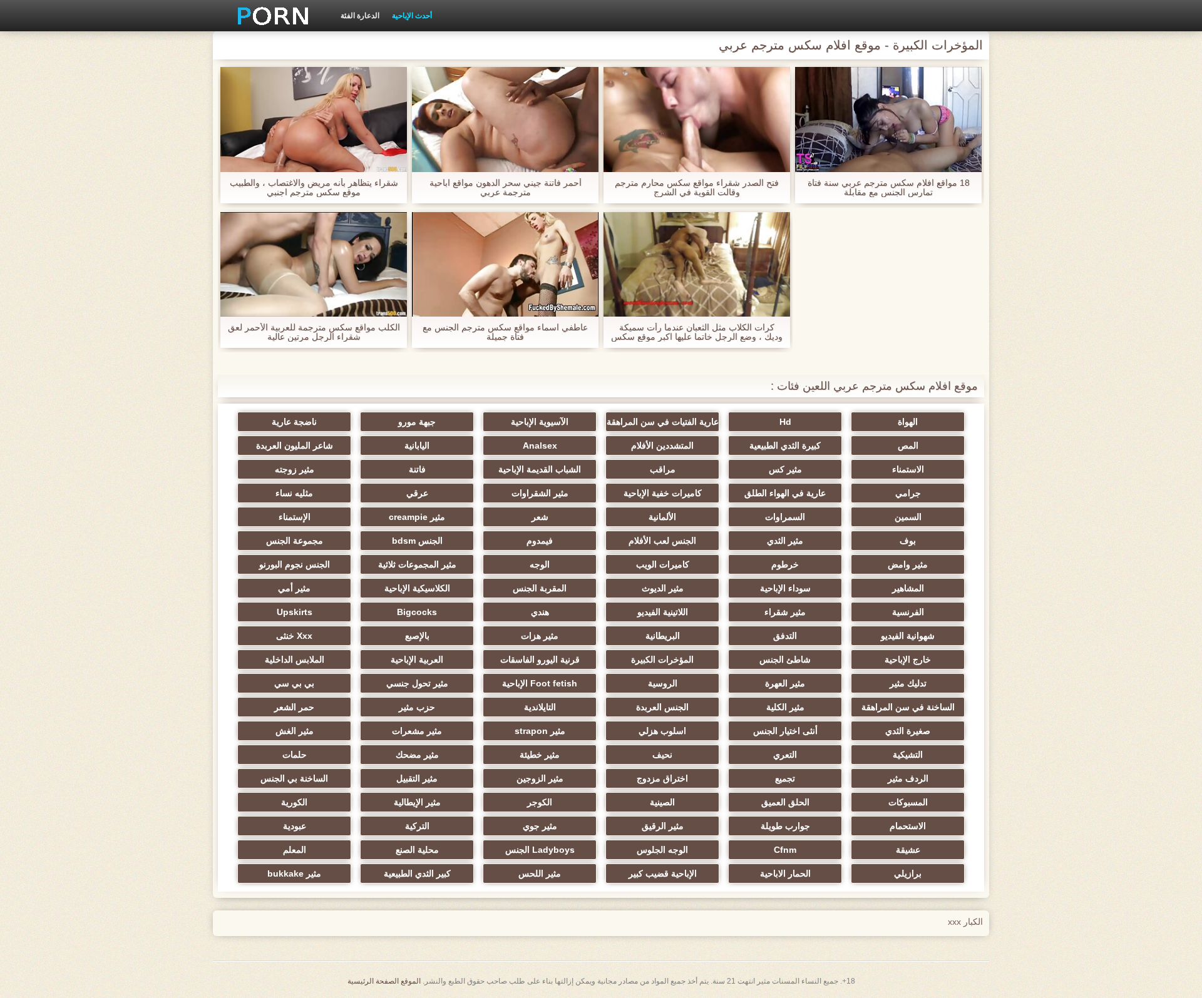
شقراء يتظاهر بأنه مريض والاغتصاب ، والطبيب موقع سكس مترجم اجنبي (314, 187)
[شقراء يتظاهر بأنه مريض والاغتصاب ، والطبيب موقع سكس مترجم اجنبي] (313, 119)
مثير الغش (294, 731)
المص (908, 445)
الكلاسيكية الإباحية (417, 588)
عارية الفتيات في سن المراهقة (663, 422)
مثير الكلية (785, 707)
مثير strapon (540, 731)
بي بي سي (294, 683)
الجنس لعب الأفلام (662, 541)
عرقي (417, 493)
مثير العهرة (785, 683)
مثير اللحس (539, 873)
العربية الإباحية (417, 659)
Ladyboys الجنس (540, 850)
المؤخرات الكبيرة (662, 659)
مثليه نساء (294, 493)
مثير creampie (417, 517)
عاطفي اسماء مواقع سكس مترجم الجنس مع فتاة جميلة (505, 332)
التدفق (785, 636)
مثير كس (785, 469)
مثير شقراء (785, 612)
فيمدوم (540, 541)
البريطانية (662, 636)
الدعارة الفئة (360, 15)
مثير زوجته (294, 469)
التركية (417, 826)
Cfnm (785, 850)
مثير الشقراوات (539, 493)
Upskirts (294, 612)
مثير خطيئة (540, 755)
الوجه (540, 564)
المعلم (294, 850)
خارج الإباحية (908, 659)
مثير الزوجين (539, 778)
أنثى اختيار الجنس (785, 731)
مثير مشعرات (417, 731)
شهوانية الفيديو (908, 636)
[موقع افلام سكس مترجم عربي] (268, 15)
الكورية (294, 802)
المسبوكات (908, 802)
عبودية (294, 826)
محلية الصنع (417, 850)
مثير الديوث (663, 588)
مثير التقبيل (417, 778)
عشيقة (908, 850)
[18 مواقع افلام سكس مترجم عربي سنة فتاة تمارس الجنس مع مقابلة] (888, 119)
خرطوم (785, 564)
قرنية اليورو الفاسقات (540, 659)
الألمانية (662, 517)
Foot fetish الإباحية (539, 683)
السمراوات (785, 517)
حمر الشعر (294, 707)
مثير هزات (539, 636)
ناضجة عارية (294, 422)
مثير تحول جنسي (417, 683)
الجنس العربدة (662, 707)
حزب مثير (417, 707)
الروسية (662, 683)
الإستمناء (295, 517)
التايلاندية (540, 707)
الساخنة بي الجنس (294, 778)
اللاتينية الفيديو (662, 612)
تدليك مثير (908, 683)
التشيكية (908, 755)
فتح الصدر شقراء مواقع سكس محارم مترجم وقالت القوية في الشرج (697, 187)
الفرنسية (908, 612)
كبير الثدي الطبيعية (417, 873)
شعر (540, 517)
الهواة (908, 422)
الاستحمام (908, 826)
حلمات (294, 755)
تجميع (785, 778)
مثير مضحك (417, 755)
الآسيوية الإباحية (539, 422)
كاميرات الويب (662, 564)
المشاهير (908, 588)
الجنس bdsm (417, 541)
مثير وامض (908, 564)
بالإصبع (417, 636)
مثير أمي (294, 588)
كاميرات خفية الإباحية (663, 493)
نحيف (662, 755)
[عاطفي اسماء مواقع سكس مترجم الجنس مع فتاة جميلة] (505, 264)
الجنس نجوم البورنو (294, 564)
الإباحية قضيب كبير (663, 873)
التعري (785, 755)
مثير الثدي (785, 541)
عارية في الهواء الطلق (785, 493)
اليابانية (416, 445)
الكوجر (539, 802)
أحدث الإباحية (412, 15)
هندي (540, 612)
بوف (908, 541)
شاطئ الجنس (785, 659)
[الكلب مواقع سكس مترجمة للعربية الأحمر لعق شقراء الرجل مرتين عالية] (313, 264)
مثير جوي (540, 826)
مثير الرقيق (663, 826)
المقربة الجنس (540, 588)
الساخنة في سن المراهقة (908, 707)
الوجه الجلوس (662, 850)
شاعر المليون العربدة (294, 445)
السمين (908, 517)
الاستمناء (908, 469)
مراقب (662, 469)
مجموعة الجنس (294, 541)
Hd (785, 422)
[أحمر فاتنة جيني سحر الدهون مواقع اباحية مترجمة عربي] (505, 119)
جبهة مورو (417, 422)
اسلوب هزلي (662, 731)
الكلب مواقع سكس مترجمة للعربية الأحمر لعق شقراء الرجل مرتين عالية (314, 332)
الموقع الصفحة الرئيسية (384, 981)
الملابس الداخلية (294, 659)
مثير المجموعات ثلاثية (417, 564)
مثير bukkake (294, 873)
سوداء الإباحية (785, 588)
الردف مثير (908, 778)
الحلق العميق (785, 802)
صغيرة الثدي (907, 731)
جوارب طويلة (785, 826)
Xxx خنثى (294, 636)
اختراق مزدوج (662, 778)
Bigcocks (417, 612)
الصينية (662, 802)
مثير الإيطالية (417, 802)
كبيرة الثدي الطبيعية (785, 445)
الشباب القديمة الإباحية (539, 469)
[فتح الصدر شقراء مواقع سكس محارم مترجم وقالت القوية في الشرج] (697, 119)
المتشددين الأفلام (662, 445)
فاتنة (417, 469)
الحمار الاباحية (785, 873)
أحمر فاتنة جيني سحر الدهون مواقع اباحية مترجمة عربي (505, 187)
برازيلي (908, 873)
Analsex (540, 445)
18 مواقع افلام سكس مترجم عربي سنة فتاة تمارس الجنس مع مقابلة (889, 187)
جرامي (908, 493)
